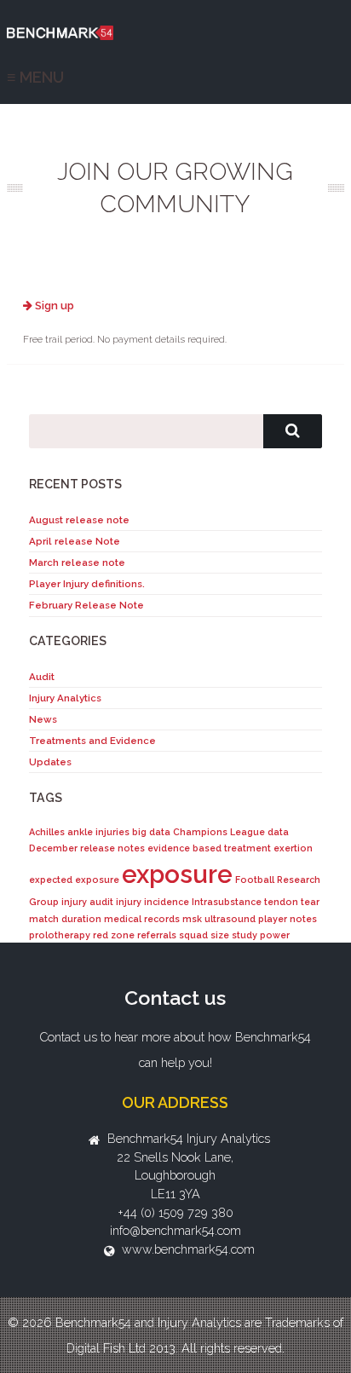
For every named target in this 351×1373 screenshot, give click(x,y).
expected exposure (74, 879)
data (278, 832)
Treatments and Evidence (92, 741)
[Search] (292, 431)
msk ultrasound (219, 919)
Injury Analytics (65, 698)
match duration (65, 919)
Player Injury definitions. (87, 584)
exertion (293, 848)
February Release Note (86, 605)
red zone (114, 935)
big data (151, 832)
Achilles (47, 832)
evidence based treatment (209, 848)
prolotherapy (59, 935)
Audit (42, 677)
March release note (77, 562)
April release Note (74, 541)
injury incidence (152, 902)
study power (261, 935)
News (43, 719)
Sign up (53, 305)
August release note (79, 520)
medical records (142, 919)
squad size (204, 935)
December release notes (87, 848)
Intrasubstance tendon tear (255, 902)
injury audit (87, 902)
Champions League (219, 832)
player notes (287, 919)
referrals (156, 935)
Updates (50, 762)
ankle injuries (98, 832)
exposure (177, 874)
